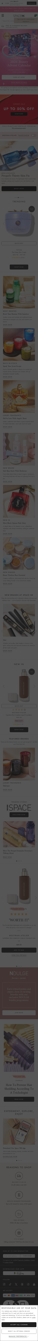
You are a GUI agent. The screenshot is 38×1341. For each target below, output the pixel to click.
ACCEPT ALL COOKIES (19, 1325)
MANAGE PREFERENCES (18, 1336)
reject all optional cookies (19, 1331)
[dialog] (19, 1323)
